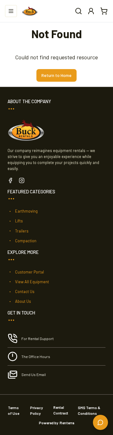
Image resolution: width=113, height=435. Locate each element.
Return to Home (56, 75)
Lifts (19, 220)
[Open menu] (11, 11)
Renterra (67, 422)
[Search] (78, 11)
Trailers (22, 230)
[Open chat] (100, 422)
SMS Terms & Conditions (89, 410)
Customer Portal (29, 271)
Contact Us (25, 291)
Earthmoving (26, 211)
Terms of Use (13, 410)
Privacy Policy (36, 410)
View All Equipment (32, 281)
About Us (23, 301)
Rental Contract (60, 410)
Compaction (25, 240)
